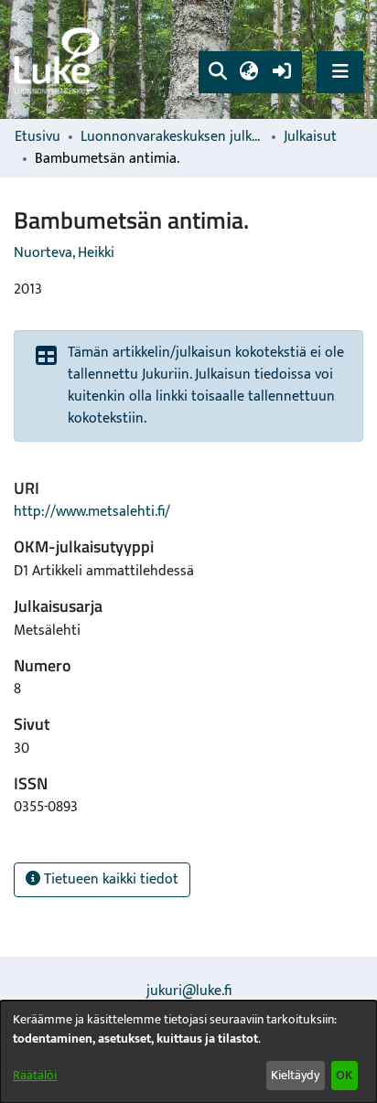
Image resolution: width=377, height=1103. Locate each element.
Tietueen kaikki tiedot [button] (109, 879)
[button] (217, 72)
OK (344, 1075)
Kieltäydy (295, 1075)
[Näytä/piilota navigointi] (340, 71)
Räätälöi (35, 1075)
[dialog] (188, 1052)
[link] (59, 60)
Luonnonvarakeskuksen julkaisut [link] (172, 137)
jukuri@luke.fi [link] (189, 991)
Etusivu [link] (37, 137)
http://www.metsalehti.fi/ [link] (92, 511)
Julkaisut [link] (310, 137)
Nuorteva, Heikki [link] (64, 253)
